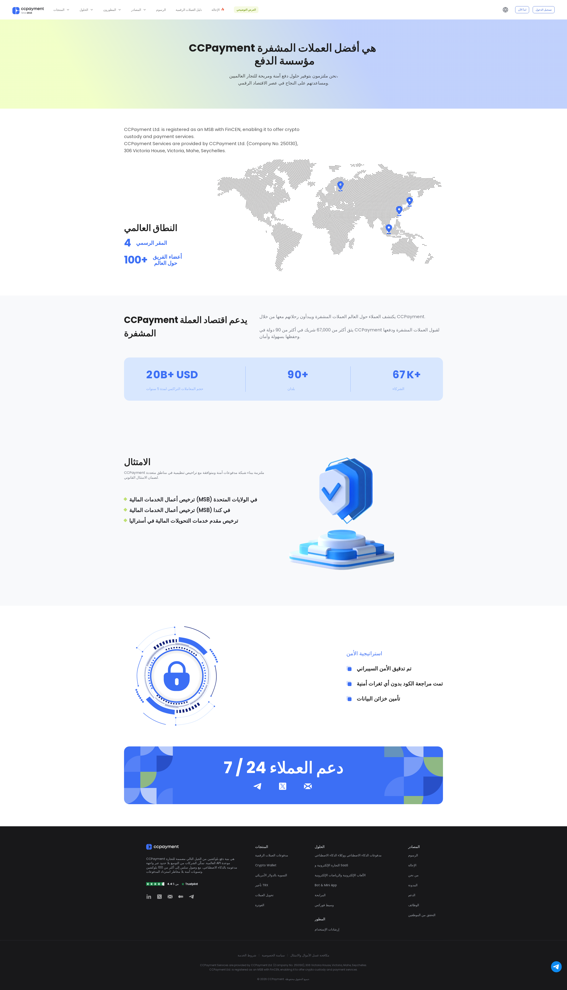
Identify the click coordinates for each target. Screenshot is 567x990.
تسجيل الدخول (544, 10)
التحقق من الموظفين (421, 915)
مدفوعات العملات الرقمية (271, 855)
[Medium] (180, 896)
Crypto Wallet (265, 865)
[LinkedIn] (148, 896)
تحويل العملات (264, 895)
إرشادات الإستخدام (327, 929)
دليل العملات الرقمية (189, 10)
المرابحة (320, 895)
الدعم (411, 895)
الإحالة (412, 865)
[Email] (170, 896)
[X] (159, 896)
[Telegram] (191, 896)
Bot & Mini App (326, 885)
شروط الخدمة (247, 955)
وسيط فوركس (324, 905)
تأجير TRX (261, 885)
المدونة (412, 885)
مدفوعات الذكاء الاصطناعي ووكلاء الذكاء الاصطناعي (348, 855)
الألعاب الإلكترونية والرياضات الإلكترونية (340, 875)
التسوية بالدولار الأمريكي (271, 875)
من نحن (413, 875)
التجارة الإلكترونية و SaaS (331, 865)
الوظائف (413, 905)
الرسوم (161, 10)
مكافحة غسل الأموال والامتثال (309, 955)
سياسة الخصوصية (273, 955)
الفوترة (259, 905)
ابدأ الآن (522, 10)
